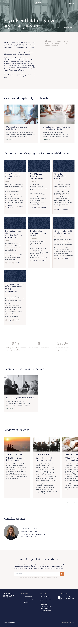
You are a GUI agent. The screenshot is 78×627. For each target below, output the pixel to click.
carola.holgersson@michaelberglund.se (33, 534)
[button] (5, 3)
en (65, 3)
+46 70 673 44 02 (26, 536)
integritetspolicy (52, 577)
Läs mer (8, 139)
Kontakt (71, 3)
